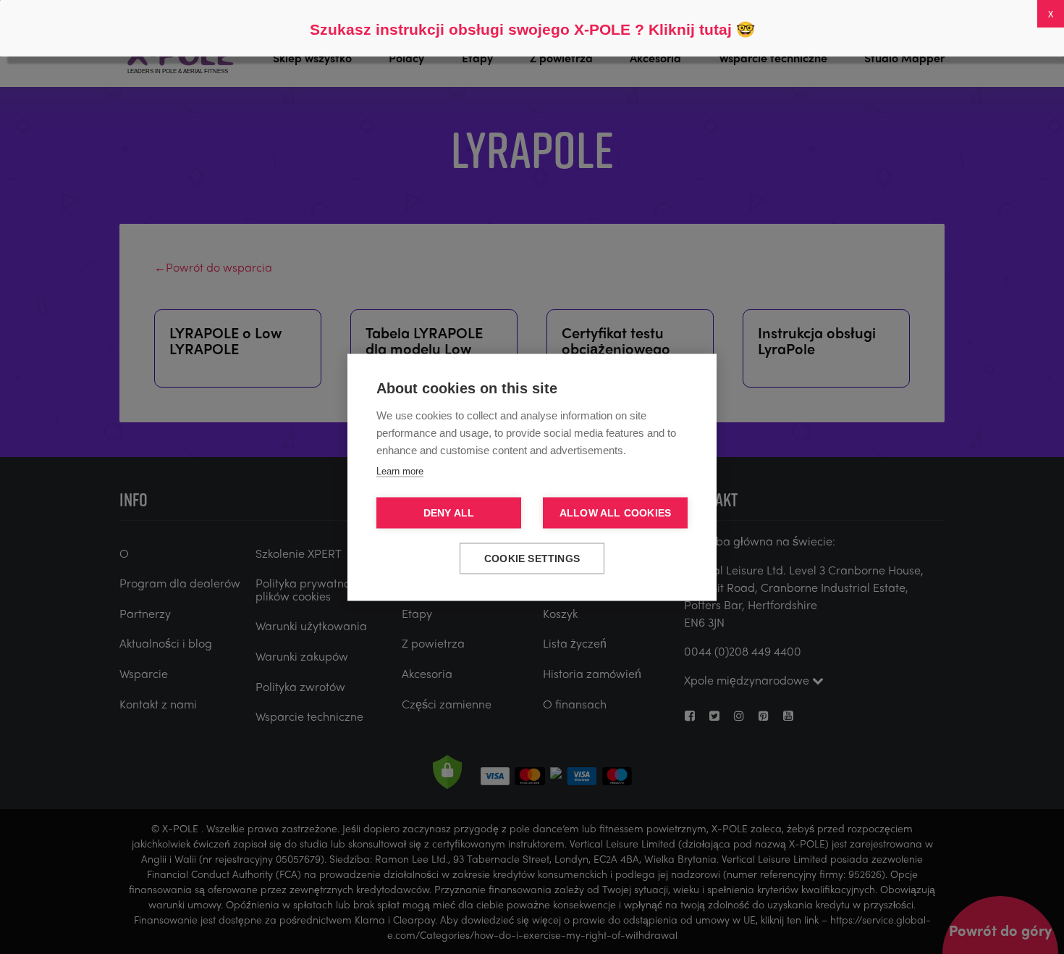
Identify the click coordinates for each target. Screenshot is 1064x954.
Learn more (399, 470)
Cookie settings (532, 558)
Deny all (449, 512)
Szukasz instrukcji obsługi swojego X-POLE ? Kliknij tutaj (521, 29)
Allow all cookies (615, 512)
